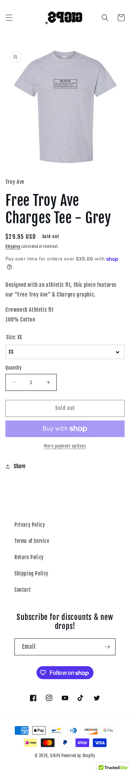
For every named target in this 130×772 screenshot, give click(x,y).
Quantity (13, 368)
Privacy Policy (29, 525)
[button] (9, 18)
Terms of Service (31, 541)
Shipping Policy (31, 573)
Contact (22, 590)
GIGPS (55, 755)
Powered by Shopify (78, 755)
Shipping (13, 246)
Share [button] (20, 466)
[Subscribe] (107, 646)
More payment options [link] (65, 446)
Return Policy (29, 557)
